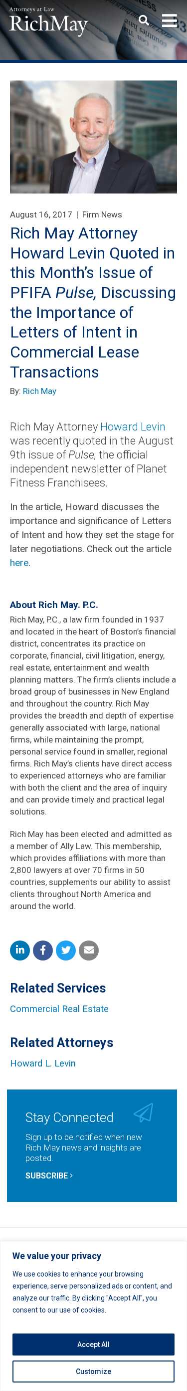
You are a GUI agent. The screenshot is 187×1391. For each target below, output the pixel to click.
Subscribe (47, 1175)
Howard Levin (133, 426)
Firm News (102, 215)
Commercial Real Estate (59, 1009)
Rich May (39, 391)
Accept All (93, 1344)
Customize (93, 1372)
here (19, 562)
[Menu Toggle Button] (170, 21)
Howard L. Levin (43, 1063)
